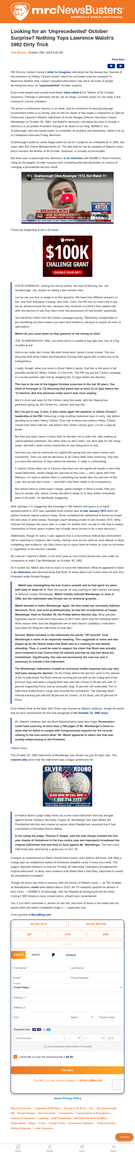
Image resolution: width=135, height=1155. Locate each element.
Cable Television (43, 1128)
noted (35, 887)
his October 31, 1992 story (91, 713)
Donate (124, 1137)
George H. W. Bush (75, 1108)
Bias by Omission (21, 1108)
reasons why (19, 759)
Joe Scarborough (106, 1108)
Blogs (32, 1123)
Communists (66, 1113)
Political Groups (106, 1123)
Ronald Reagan (26, 1113)
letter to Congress (59, 72)
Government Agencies (81, 1123)
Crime (42, 1123)
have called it (72, 92)
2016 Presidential (61, 1118)
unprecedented (49, 85)
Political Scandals (21, 1128)
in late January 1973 (93, 511)
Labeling (44, 1118)
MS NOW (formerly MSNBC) (90, 1118)
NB (12, 1113)
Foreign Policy (57, 1123)
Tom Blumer (19, 52)
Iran (91, 1108)
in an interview (73, 158)
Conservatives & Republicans (93, 1113)
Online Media (18, 1123)
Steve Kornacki (46, 1113)
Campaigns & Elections (47, 1108)
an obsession (22, 572)
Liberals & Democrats (23, 1118)
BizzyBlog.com (41, 914)
